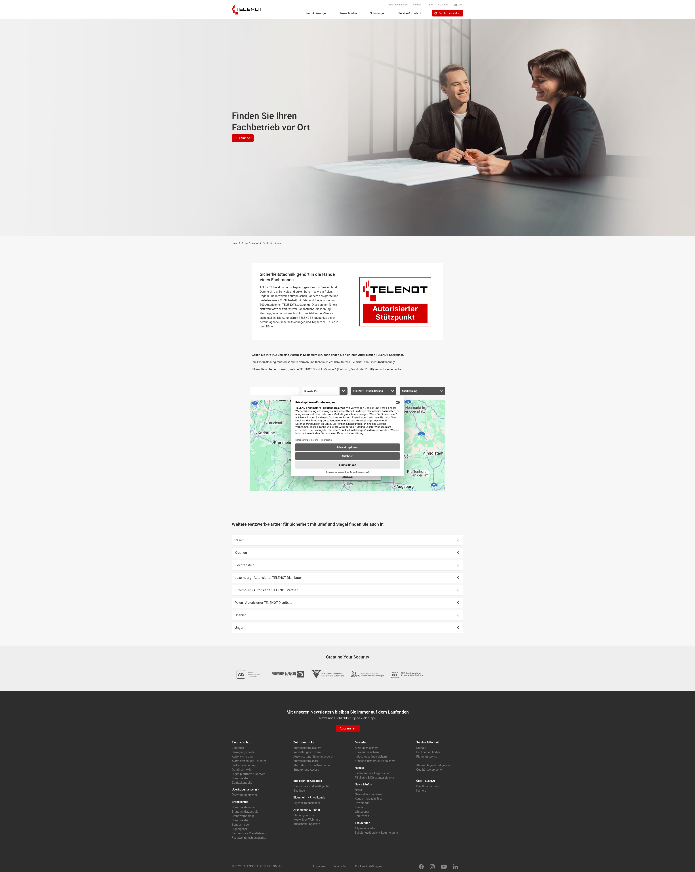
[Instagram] (432, 866)
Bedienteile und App (244, 765)
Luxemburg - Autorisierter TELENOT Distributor (268, 578)
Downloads (362, 803)
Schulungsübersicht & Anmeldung (376, 832)
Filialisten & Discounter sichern (374, 777)
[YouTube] (444, 866)
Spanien (241, 615)
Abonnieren (348, 728)
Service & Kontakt (409, 13)
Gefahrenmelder (242, 769)
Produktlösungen (316, 13)
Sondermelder (241, 824)
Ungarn (240, 628)
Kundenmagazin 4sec (368, 798)
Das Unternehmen (398, 4)
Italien (239, 540)
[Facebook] (421, 866)
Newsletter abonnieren (369, 794)
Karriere (417, 4)
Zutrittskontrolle (242, 782)
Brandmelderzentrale (245, 811)
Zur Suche (242, 138)
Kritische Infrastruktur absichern (375, 761)
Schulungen (377, 13)
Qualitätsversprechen (429, 769)
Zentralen (238, 748)
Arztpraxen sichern (366, 748)
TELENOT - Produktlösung (368, 391)
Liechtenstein (244, 565)
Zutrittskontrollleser (305, 761)
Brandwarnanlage (243, 816)
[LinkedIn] (455, 866)
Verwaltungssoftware (307, 752)
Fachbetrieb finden (449, 13)
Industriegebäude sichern (371, 756)
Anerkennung (409, 391)
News (358, 790)
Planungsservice (303, 815)
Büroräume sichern (367, 752)
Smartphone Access (306, 769)
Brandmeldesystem (244, 807)
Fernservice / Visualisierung (249, 833)
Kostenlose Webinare (306, 819)
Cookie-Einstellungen (368, 866)
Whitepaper (362, 811)
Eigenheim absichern (306, 803)
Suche (444, 4)
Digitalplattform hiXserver (248, 774)
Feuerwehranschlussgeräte (249, 837)
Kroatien (241, 553)
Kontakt (421, 748)
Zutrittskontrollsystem (307, 748)
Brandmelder (240, 778)
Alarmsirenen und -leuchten (249, 761)
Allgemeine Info (365, 828)
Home (235, 243)
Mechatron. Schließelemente (311, 765)
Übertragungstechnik (245, 795)
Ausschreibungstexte (306, 824)
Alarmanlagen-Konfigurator (433, 765)
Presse (359, 807)
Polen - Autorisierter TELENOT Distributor (264, 603)
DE (428, 4)
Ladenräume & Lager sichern (373, 773)
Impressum (320, 866)
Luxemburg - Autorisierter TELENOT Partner (266, 590)
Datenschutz (341, 866)
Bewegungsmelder (243, 752)
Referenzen (362, 816)
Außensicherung (242, 756)
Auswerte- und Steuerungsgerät (313, 756)
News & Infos (348, 13)
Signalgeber (239, 829)
